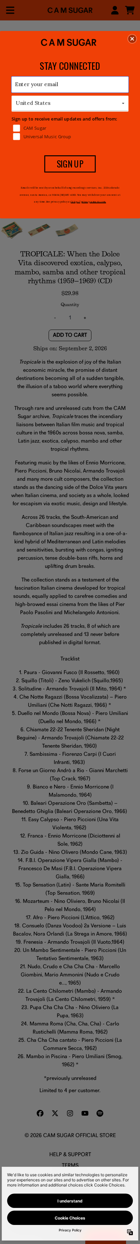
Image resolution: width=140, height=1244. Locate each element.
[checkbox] (71, 128)
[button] (132, 39)
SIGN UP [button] (70, 163)
